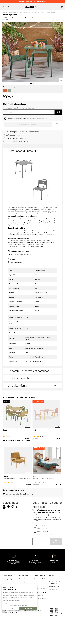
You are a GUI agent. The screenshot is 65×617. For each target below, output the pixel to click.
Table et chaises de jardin (26, 12)
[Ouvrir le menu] (3, 6)
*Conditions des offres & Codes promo (55, 582)
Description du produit (22, 151)
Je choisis (10, 608)
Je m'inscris (56, 541)
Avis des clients (17, 385)
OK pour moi (28, 608)
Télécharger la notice (16, 262)
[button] (4, 612)
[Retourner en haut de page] (61, 613)
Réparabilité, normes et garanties (28, 371)
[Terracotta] (5, 90)
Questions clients (18, 378)
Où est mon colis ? (39, 579)
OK (58, 112)
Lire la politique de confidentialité (10, 603)
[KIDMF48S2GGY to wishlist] (61, 80)
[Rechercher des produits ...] (8, 6)
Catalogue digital (8, 579)
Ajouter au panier (28, 125)
